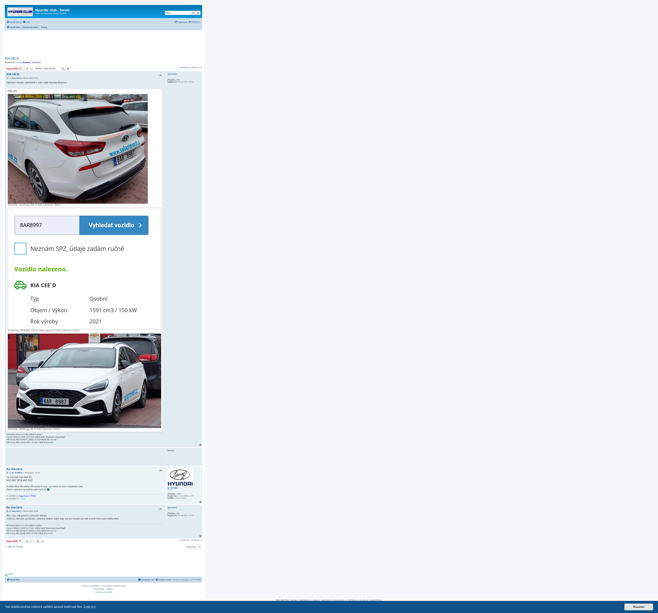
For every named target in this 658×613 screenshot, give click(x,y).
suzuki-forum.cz (376, 600)
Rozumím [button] (638, 606)
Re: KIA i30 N (14, 469)
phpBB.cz (110, 589)
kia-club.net (364, 600)
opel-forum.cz (327, 600)
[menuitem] (26, 22)
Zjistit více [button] (90, 606)
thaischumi (172, 74)
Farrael (19, 62)
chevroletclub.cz (340, 600)
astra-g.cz (294, 600)
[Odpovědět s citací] (160, 75)
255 (177, 80)
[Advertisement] (103, 42)
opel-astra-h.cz (306, 600)
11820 (178, 494)
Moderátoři (36, 62)
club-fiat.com (353, 600)
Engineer (27, 62)
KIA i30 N (12, 58)
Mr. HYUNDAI (173, 488)
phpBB (95, 586)
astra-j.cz (316, 600)
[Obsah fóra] (20, 11)
